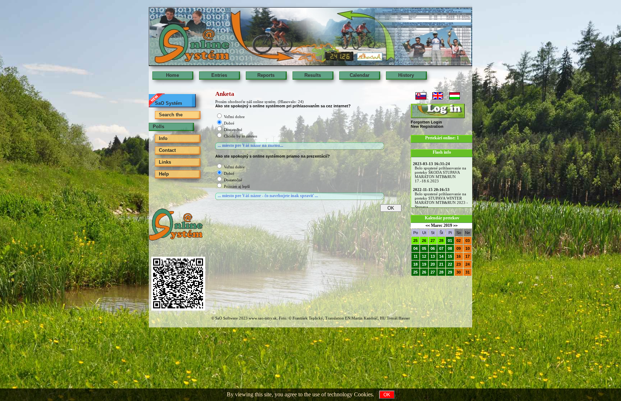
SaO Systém (168, 103)
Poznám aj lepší (237, 186)
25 (415, 240)
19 (424, 264)
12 (424, 256)
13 (433, 256)
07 (441, 248)
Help (164, 174)
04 (415, 248)
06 (433, 248)
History (406, 75)
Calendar (359, 75)
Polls (158, 126)
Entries (219, 75)
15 (450, 256)
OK (386, 394)
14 (441, 256)
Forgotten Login (426, 122)
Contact (167, 150)
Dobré (229, 123)
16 (458, 256)
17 (467, 256)
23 (458, 264)
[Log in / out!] (438, 111)
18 (415, 264)
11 (416, 256)
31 (467, 272)
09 (458, 248)
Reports (266, 75)
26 (424, 240)
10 (467, 248)
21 (441, 264)
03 (467, 240)
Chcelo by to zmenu (240, 136)
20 (433, 264)
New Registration (427, 126)
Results (312, 75)
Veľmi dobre (234, 117)
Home (172, 75)
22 (450, 264)
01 (450, 240)
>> (455, 225)
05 (424, 248)
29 (450, 272)
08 (450, 248)
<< (428, 225)
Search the (171, 114)
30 (458, 272)
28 (441, 240)
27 (433, 240)
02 (458, 240)
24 (467, 264)
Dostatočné (233, 129)
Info (163, 138)
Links (165, 162)
